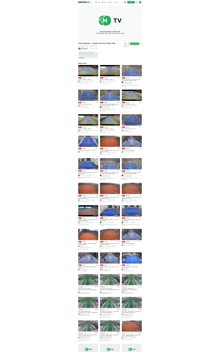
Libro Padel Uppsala (130, 151)
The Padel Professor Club (128, 270)
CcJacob (125, 269)
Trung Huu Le (82, 105)
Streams (98, 2)
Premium (110, 2)
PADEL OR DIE (82, 175)
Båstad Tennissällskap (90, 81)
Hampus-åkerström (83, 269)
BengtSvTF (82, 81)
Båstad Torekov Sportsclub (85, 247)
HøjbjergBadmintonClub (84, 292)
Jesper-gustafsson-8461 (106, 269)
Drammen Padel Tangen (84, 106)
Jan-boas (82, 151)
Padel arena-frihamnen (128, 82)
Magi (124, 151)
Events (104, 2)
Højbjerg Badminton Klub (84, 293)
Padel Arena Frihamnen (128, 83)
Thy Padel (87, 151)
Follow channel (94, 48)
